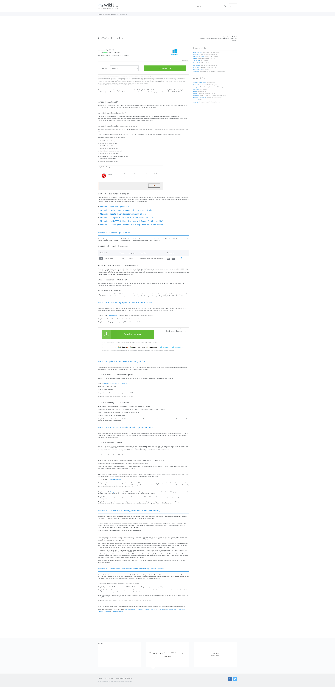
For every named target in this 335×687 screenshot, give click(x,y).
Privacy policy (149, 76)
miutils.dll (195, 93)
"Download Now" (105, 78)
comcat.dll (196, 95)
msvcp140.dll (196, 54)
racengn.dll (196, 87)
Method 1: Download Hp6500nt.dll (115, 206)
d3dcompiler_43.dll (198, 56)
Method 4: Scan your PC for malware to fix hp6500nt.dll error (126, 217)
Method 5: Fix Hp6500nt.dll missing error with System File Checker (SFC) (131, 221)
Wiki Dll (100, 643)
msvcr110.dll (196, 67)
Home (100, 678)
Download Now (165, 68)
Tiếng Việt (114, 611)
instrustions (126, 76)
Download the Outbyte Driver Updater (115, 383)
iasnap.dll (196, 100)
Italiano (147, 609)
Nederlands (181, 609)
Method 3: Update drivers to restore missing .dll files (123, 214)
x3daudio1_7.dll (197, 69)
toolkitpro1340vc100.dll (199, 98)
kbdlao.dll (196, 85)
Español (133, 609)
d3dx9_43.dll (196, 61)
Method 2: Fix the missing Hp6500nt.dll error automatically (126, 210)
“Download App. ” (114, 316)
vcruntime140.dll (197, 52)
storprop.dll (196, 102)
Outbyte (115, 76)
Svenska (107, 611)
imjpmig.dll (196, 89)
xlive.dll (195, 58)
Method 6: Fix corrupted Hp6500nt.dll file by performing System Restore (131, 224)
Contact (129, 678)
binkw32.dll (196, 63)
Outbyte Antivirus (114, 479)
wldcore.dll (196, 71)
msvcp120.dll (196, 65)
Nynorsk (100, 611)
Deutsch (127, 609)
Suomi (121, 611)
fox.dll (195, 91)
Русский (161, 609)
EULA (142, 76)
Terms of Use (109, 678)
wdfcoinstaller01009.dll (199, 82)
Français (140, 609)
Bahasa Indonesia (171, 609)
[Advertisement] (167, 27)
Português (154, 609)
